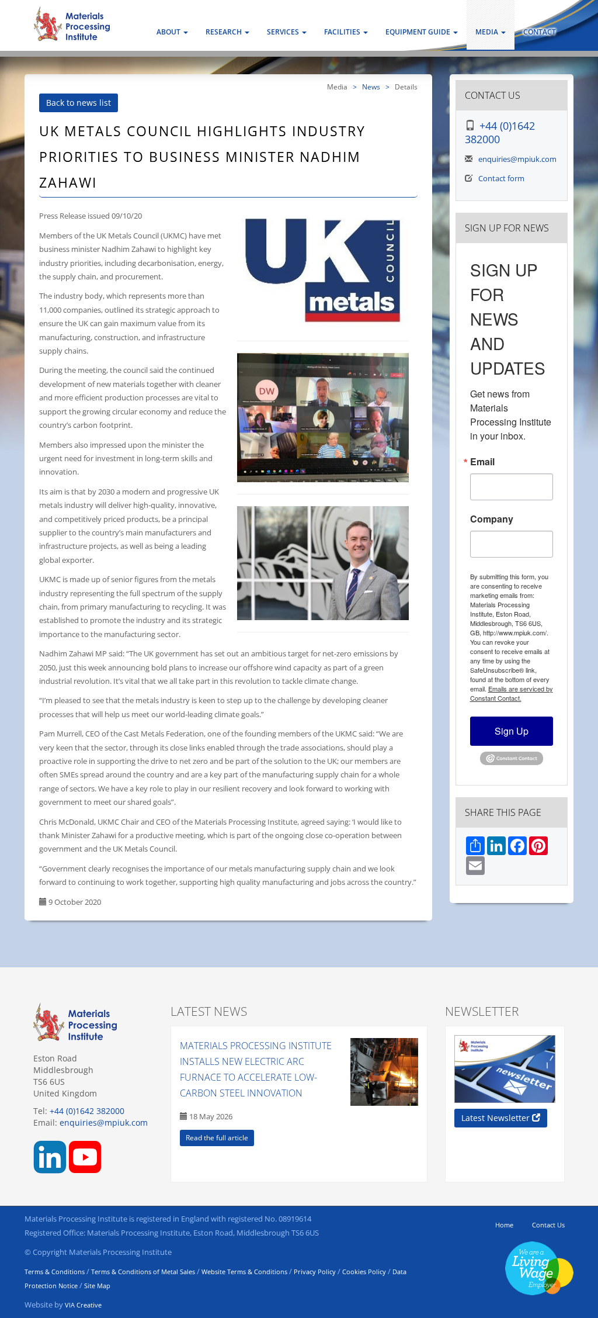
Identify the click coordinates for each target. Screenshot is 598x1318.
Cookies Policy (364, 1271)
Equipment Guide (418, 32)
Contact (539, 32)
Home (504, 1224)
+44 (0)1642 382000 (500, 132)
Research (225, 32)
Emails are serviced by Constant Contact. (511, 693)
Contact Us (548, 1224)
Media (487, 32)
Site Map (97, 1285)
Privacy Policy (315, 1271)
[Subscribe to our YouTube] (85, 1156)
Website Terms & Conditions (244, 1271)
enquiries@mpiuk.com (517, 159)
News (371, 86)
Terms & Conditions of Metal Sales (143, 1271)
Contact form (501, 178)
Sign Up (512, 731)
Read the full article (217, 1138)
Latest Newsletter (496, 1117)
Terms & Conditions (55, 1271)
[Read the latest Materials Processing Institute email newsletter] (504, 1069)
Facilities (343, 32)
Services (284, 32)
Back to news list (78, 102)
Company (491, 519)
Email (482, 461)
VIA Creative (83, 1304)
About (169, 32)
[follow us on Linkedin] (50, 1156)
